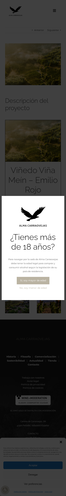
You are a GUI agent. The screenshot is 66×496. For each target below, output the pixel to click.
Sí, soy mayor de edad (33, 280)
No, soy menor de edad (33, 287)
